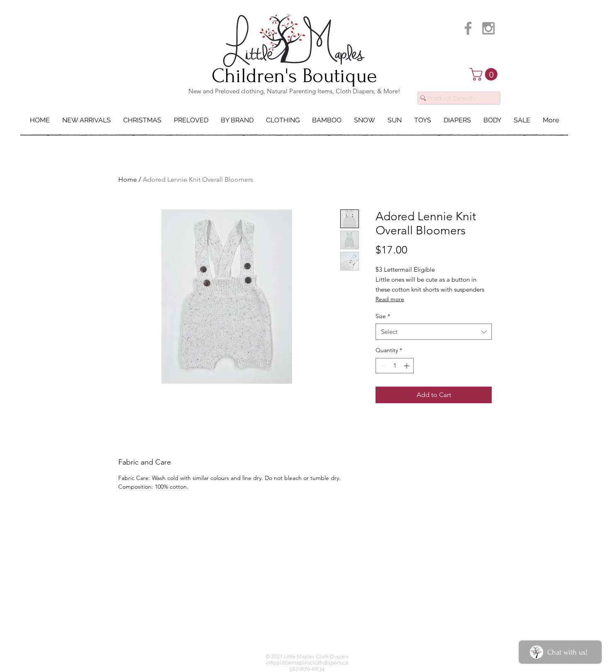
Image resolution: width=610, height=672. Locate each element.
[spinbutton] (394, 365)
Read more (390, 299)
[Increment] (407, 365)
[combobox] (434, 332)
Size (383, 316)
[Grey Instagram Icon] (488, 28)
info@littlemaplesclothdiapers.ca (307, 663)
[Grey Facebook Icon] (468, 28)
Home (127, 179)
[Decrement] (382, 365)
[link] (485, 74)
